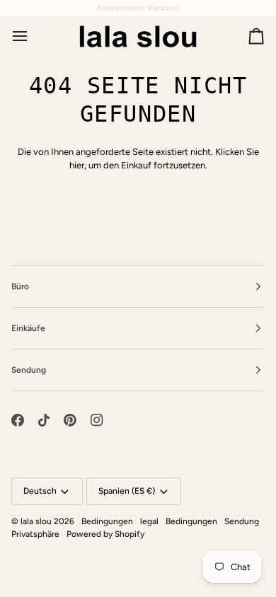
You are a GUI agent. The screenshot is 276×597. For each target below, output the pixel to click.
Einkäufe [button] (28, 328)
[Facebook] (17, 420)
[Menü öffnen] (32, 36)
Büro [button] (20, 286)
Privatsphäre (35, 534)
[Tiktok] (44, 420)
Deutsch (40, 491)
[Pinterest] (70, 420)
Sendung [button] (28, 370)
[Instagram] (97, 420)
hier (76, 165)
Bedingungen (107, 521)
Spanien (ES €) (126, 491)
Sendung (241, 521)
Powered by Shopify (105, 534)
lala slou (36, 521)
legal (149, 521)
